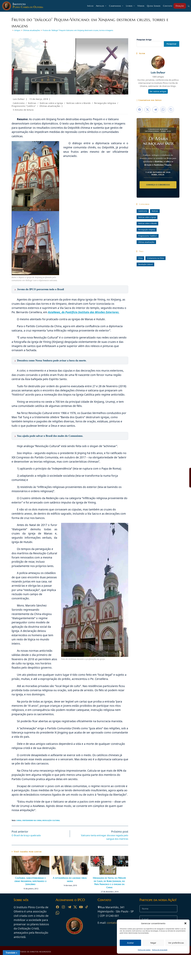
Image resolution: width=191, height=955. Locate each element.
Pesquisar (171, 44)
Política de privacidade (159, 950)
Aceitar (130, 942)
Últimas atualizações (49, 106)
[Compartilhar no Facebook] (139, 110)
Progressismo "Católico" (24, 106)
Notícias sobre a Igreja (51, 103)
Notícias (32, 103)
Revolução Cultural (51, 820)
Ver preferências (176, 942)
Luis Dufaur (19, 99)
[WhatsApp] (57, 913)
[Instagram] (63, 907)
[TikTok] (87, 907)
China (18, 820)
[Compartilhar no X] (147, 110)
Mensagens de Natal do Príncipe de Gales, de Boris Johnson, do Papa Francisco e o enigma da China (109, 882)
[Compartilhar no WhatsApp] (163, 110)
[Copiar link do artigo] (171, 110)
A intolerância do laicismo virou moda (70, 879)
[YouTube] (81, 907)
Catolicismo (19, 103)
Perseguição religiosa (105, 103)
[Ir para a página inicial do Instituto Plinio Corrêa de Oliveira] (74, 925)
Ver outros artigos (158, 91)
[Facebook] (57, 907)
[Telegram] (69, 907)
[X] (75, 907)
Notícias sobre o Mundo (78, 103)
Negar (153, 942)
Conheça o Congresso (158, 185)
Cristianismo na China (32, 820)
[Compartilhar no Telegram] (155, 110)
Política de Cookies (144, 950)
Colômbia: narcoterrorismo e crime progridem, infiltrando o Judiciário (30, 880)
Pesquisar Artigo (144, 39)
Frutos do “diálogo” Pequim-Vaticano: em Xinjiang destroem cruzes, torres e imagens (78, 30)
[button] (185, 923)
